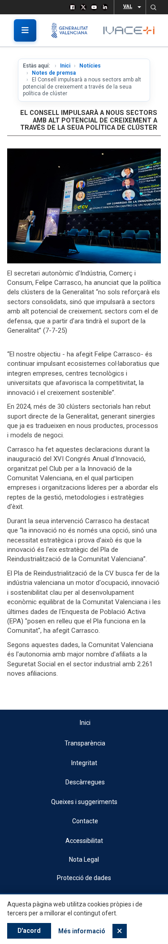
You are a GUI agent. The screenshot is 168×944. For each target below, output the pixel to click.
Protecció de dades (84, 877)
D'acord (29, 930)
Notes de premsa (54, 73)
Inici (65, 66)
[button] (153, 7)
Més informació (81, 931)
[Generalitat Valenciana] (73, 30)
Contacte (85, 821)
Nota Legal (84, 859)
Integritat (84, 762)
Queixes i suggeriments (84, 801)
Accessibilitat (84, 840)
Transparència (85, 743)
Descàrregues (85, 782)
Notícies (90, 66)
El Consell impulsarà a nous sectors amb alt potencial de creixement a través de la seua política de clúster (88, 120)
